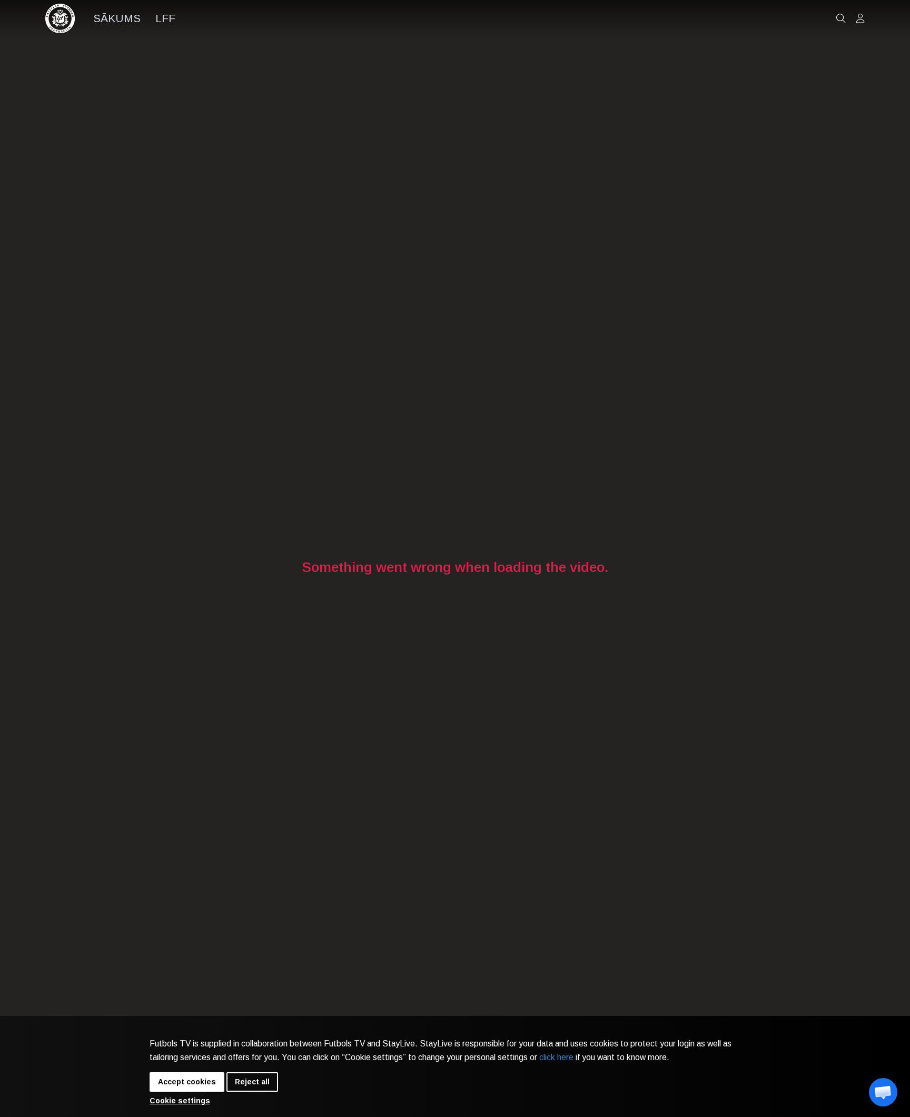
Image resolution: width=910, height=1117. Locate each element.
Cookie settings (180, 1100)
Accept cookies (187, 1082)
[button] (883, 1092)
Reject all (252, 1082)
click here (556, 1057)
